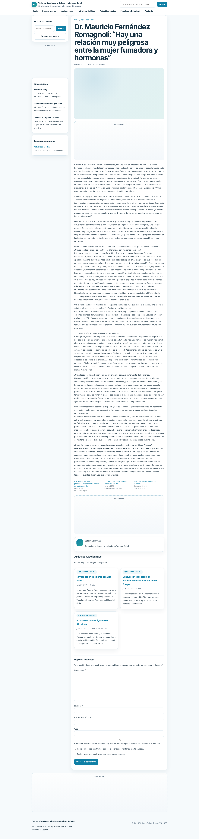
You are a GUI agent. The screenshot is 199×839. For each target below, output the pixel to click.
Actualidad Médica (108, 11)
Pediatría (149, 11)
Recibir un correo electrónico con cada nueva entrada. (101, 754)
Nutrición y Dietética (86, 11)
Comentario (80, 670)
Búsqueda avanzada (50, 36)
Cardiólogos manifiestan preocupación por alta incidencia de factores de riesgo (86, 483)
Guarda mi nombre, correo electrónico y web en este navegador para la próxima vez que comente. (117, 743)
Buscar (162, 4)
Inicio (35, 11)
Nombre (78, 706)
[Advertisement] (50, 61)
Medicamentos (67, 11)
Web (76, 729)
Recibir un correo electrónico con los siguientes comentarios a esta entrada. (110, 749)
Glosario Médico (49, 11)
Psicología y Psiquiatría (130, 11)
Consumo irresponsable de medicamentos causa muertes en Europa (140, 580)
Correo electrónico (83, 717)
